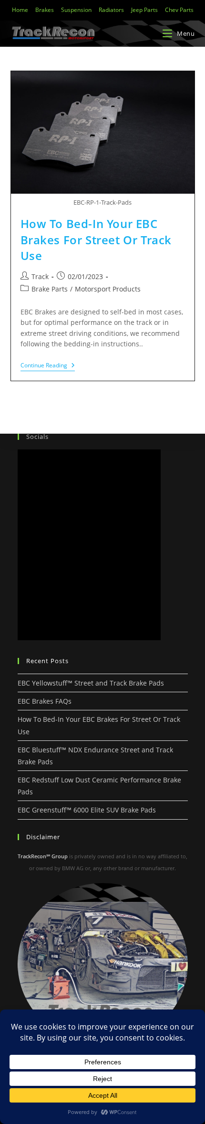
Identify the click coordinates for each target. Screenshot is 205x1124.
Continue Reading (47, 365)
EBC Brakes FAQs (45, 701)
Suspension (76, 10)
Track (40, 276)
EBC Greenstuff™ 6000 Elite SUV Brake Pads (87, 809)
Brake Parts (49, 288)
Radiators (111, 10)
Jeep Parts (144, 10)
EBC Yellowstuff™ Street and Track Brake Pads (91, 682)
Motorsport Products (108, 288)
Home (20, 10)
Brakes (44, 10)
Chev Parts (179, 10)
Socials (37, 436)
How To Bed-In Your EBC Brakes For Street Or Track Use (96, 239)
